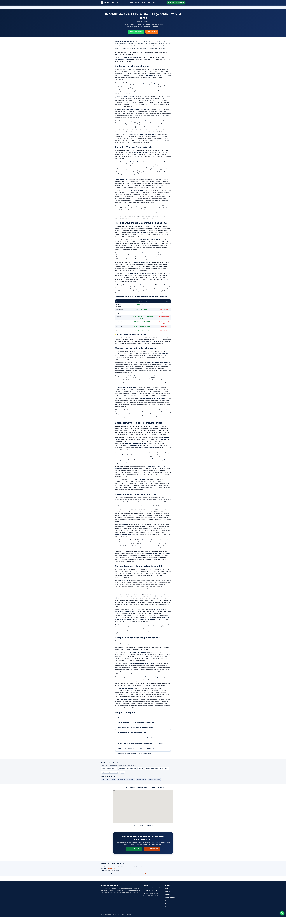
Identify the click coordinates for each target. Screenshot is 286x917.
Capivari (141, 768)
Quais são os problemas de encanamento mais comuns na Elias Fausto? (136, 748)
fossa (129, 873)
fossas (127, 615)
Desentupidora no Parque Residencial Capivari (157, 768)
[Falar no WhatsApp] (282, 913)
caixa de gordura (144, 873)
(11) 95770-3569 (152, 31)
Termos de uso (169, 907)
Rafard (122, 772)
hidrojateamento (135, 873)
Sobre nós (168, 891)
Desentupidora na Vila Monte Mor (127, 768)
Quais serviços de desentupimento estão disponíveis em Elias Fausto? (135, 727)
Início (131, 2)
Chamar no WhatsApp (136, 31)
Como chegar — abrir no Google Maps (143, 825)
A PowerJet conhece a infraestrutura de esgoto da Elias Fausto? (134, 753)
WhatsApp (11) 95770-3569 (150, 890)
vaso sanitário (123, 873)
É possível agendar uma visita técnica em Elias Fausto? (131, 732)
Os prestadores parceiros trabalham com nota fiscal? (131, 717)
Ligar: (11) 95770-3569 (152, 848)
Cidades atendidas (146, 2)
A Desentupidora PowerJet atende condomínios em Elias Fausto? (134, 738)
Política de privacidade (171, 903)
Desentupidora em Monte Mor (109, 768)
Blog (154, 2)
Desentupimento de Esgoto (108, 779)
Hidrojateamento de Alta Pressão (126, 779)
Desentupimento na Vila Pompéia (110, 772)
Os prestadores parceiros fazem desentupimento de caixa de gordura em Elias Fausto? (140, 743)
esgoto (117, 873)
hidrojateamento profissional (123, 59)
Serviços (137, 2)
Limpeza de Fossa (141, 779)
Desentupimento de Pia (154, 779)
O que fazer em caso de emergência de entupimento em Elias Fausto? (135, 722)
